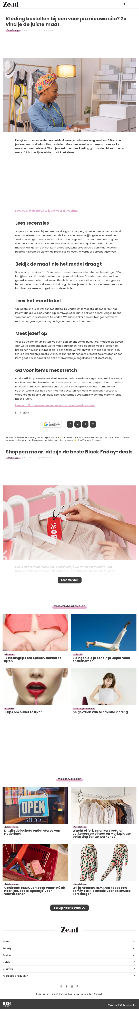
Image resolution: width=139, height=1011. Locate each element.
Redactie (40, 994)
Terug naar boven (67, 908)
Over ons (51, 994)
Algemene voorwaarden (80, 994)
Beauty (7, 948)
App (93, 424)
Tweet (77, 424)
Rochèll (50, 458)
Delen (70, 424)
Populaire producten (15, 975)
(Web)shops (13, 30)
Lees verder (69, 580)
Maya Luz (50, 30)
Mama (6, 941)
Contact (98, 994)
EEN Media (131, 1005)
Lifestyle (8, 969)
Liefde (6, 962)
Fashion (7, 955)
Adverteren (62, 994)
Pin (85, 424)
